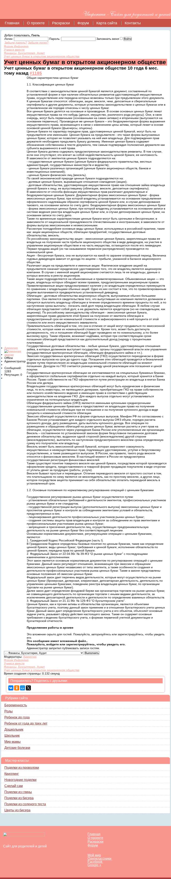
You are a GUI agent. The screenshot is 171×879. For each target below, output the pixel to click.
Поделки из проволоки (21, 767)
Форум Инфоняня (16, 46)
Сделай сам (13, 786)
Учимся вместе (14, 49)
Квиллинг (11, 773)
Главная (12, 23)
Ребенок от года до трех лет (25, 723)
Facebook (95, 861)
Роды (8, 711)
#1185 (36, 73)
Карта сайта (106, 23)
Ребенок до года (17, 717)
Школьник (12, 735)
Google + (94, 865)
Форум (83, 23)
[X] (28, 687)
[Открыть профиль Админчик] (15, 354)
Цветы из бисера (17, 810)
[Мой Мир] (22, 687)
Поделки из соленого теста (25, 804)
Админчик (11, 348)
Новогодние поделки (20, 780)
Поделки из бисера (19, 798)
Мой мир (94, 855)
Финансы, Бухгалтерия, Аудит (24, 53)
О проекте (36, 23)
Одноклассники (100, 858)
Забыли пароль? (15, 42)
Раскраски (61, 23)
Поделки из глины (18, 792)
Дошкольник (13, 729)
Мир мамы (12, 741)
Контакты (133, 23)
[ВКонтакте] (10, 687)
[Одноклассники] (16, 687)
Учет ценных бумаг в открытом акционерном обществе (41, 56)
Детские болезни (17, 748)
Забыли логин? (38, 42)
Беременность (15, 705)
